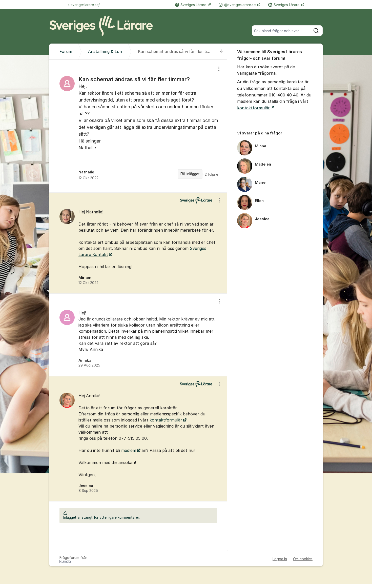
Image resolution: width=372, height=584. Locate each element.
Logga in (280, 559)
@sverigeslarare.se (240, 5)
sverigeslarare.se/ (85, 5)
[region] (138, 126)
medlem (128, 450)
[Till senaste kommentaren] (221, 51)
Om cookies (303, 559)
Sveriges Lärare (193, 5)
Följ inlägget (190, 174)
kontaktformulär (166, 419)
